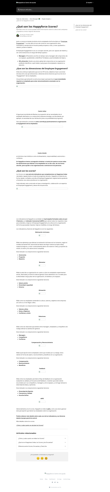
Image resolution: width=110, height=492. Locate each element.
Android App (66, 479)
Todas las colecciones (22, 19)
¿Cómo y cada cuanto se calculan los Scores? (29, 425)
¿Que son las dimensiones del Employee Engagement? (83, 26)
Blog (46, 479)
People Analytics (46, 19)
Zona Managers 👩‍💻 (35, 19)
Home (41, 479)
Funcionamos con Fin (56, 487)
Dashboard (52, 479)
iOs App (59, 479)
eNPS (48, 409)
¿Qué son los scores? (81, 30)
